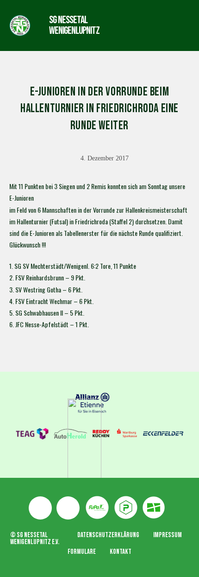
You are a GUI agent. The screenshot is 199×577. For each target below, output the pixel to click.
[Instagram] (68, 508)
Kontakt (120, 551)
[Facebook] (40, 508)
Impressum (167, 535)
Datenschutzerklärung (108, 535)
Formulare (82, 551)
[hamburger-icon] (135, 25)
